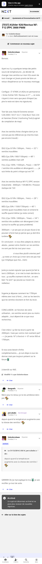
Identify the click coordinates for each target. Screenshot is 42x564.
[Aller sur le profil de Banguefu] (4, 389)
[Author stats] (39, 53)
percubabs (12, 413)
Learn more (4, 4)
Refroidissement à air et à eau (26, 36)
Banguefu (12, 388)
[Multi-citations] (3, 380)
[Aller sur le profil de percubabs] (4, 414)
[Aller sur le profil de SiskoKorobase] (3, 35)
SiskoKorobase (14, 34)
